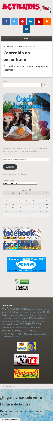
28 (33, 211)
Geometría (22, 318)
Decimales (6, 315)
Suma (4, 337)
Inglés (43, 318)
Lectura (24, 321)
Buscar (5, 81)
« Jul (23, 221)
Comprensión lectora (27, 312)
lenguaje (36, 321)
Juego (4, 321)
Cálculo (45, 312)
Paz (30, 331)
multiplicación (8, 327)
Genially (14, 318)
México (32, 327)
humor (31, 317)
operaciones (24, 331)
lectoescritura (14, 321)
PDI (33, 331)
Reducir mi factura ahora (10, 420)
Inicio (16, 46)
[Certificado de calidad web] (22, 285)
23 (47, 208)
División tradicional (24, 315)
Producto (20, 333)
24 (6, 211)
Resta (45, 334)
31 (6, 215)
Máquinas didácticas (22, 328)
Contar (37, 312)
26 (20, 211)
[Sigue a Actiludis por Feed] (47, 21)
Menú (26, 39)
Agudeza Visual (18, 308)
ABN (5, 308)
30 (47, 211)
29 (40, 211)
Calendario (13, 312)
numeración (11, 330)
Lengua (30, 321)
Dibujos (14, 315)
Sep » (29, 221)
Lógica (42, 321)
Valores (16, 337)
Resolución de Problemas (34, 334)
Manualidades (10, 324)
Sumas (10, 337)
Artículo (4, 312)
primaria (38, 331)
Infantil (38, 318)
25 (13, 211)
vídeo (21, 337)
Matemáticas (30, 324)
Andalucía (30, 309)
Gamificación (7, 318)
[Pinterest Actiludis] (26, 373)
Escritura (34, 315)
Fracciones (42, 315)
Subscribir (10, 167)
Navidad (38, 328)
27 (26, 211)
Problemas (8, 333)
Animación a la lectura (42, 309)
